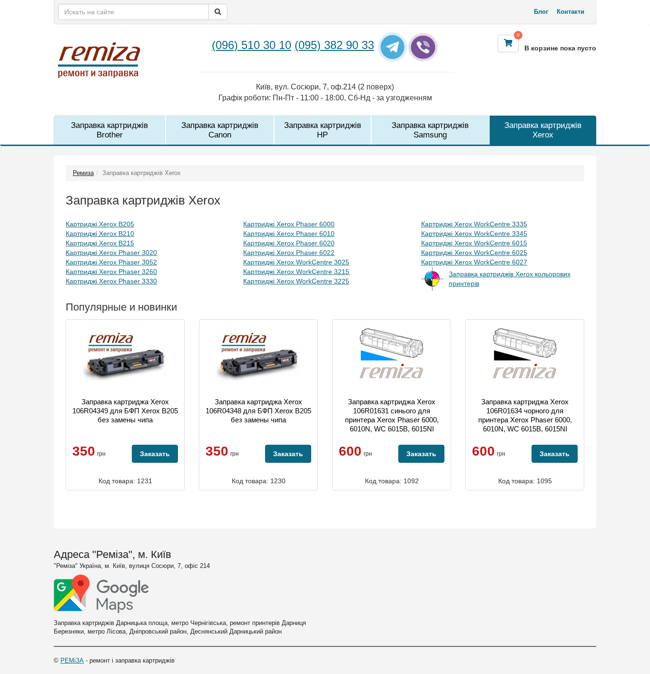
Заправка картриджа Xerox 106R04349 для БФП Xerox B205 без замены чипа (125, 411)
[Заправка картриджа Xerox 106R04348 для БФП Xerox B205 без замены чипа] (259, 356)
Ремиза (83, 172)
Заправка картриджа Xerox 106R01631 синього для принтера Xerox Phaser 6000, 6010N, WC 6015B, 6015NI (392, 415)
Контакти (570, 11)
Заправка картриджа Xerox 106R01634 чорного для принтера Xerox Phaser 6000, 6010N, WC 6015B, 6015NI (525, 415)
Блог (541, 11)
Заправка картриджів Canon (219, 130)
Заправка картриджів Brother (109, 130)
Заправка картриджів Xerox (542, 130)
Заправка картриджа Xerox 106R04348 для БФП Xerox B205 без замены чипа (258, 411)
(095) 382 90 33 (334, 45)
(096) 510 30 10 (251, 45)
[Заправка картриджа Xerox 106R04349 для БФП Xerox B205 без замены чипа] (125, 356)
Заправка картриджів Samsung (430, 130)
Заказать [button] (155, 454)
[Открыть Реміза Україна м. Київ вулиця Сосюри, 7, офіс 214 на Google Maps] (101, 594)
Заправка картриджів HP (322, 130)
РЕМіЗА (72, 660)
